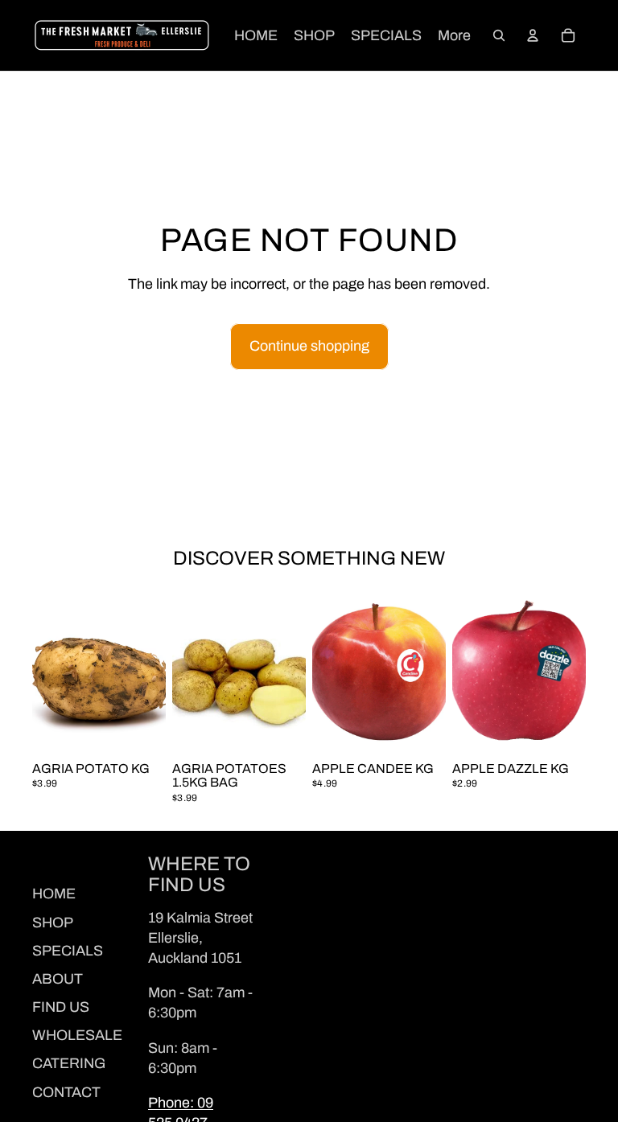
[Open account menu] (532, 35)
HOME (54, 894)
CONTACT (66, 1092)
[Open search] (499, 35)
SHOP (52, 922)
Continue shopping (309, 346)
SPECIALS (67, 951)
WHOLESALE (77, 1035)
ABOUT (57, 979)
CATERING (68, 1063)
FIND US (60, 1007)
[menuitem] (454, 36)
